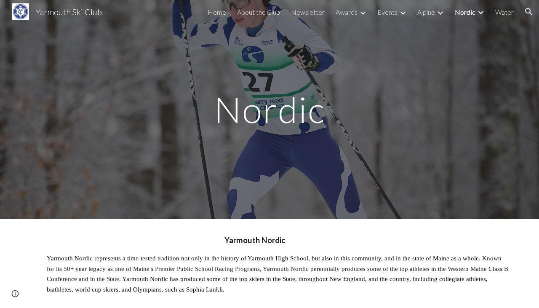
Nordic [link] (465, 12)
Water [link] (504, 12)
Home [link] (217, 12)
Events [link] (387, 12)
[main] (269, 109)
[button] (529, 12)
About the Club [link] (258, 12)
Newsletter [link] (308, 12)
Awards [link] (347, 12)
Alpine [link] (426, 12)
